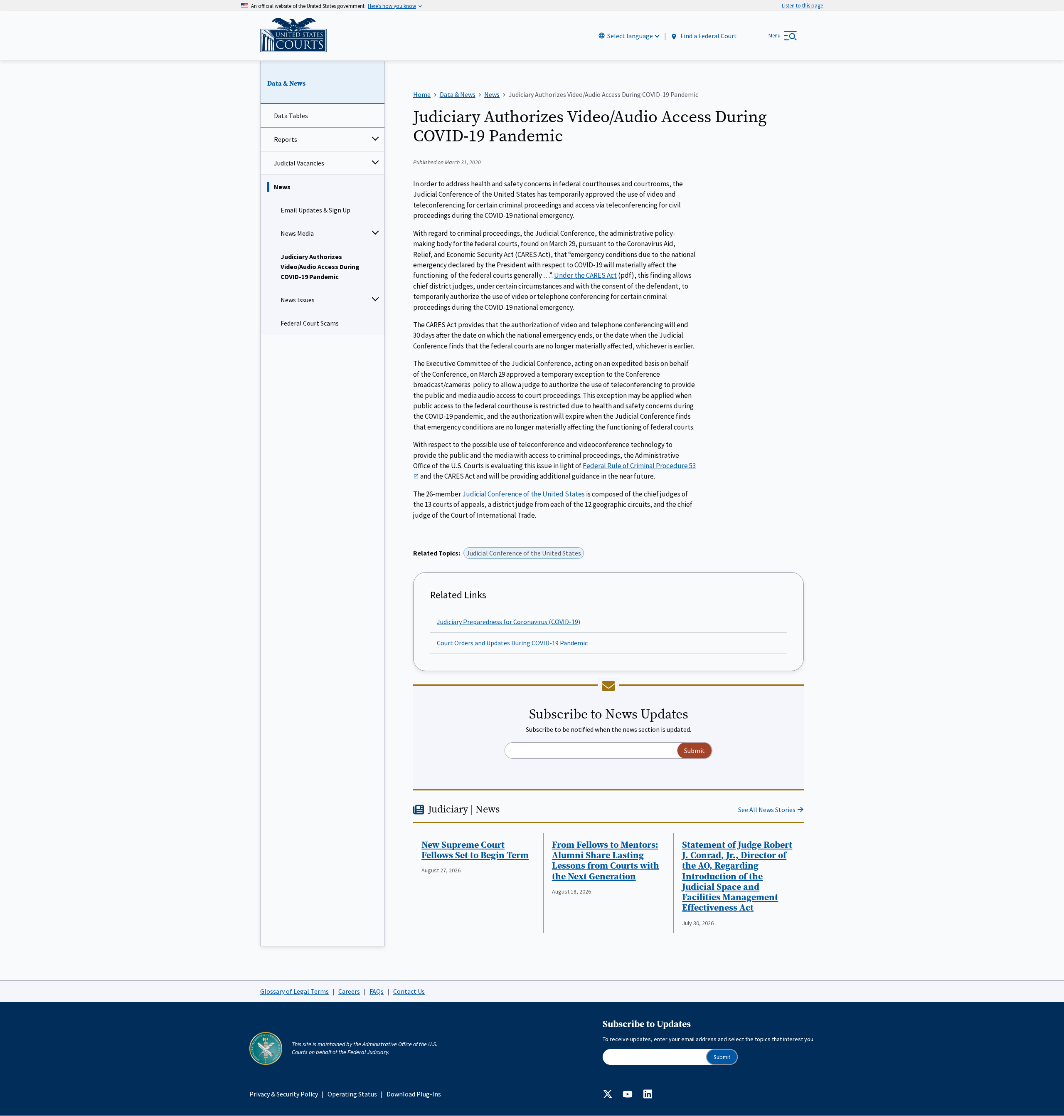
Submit (722, 1057)
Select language (630, 36)
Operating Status (352, 1094)
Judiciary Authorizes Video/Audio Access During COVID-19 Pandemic (320, 266)
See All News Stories (767, 809)
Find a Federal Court (708, 36)
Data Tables (291, 115)
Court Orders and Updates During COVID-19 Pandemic (512, 643)
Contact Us (409, 991)
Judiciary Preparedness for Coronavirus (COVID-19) (508, 621)
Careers (349, 991)
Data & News (286, 83)
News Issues (298, 300)
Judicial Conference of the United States (523, 494)
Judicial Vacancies (299, 163)
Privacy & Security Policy (283, 1094)
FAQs (376, 991)
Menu (774, 35)
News (282, 187)
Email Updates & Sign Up (315, 210)
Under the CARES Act (585, 275)
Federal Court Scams (310, 323)
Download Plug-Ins (414, 1094)
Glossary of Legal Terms (294, 991)
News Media (297, 233)
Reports (285, 139)
